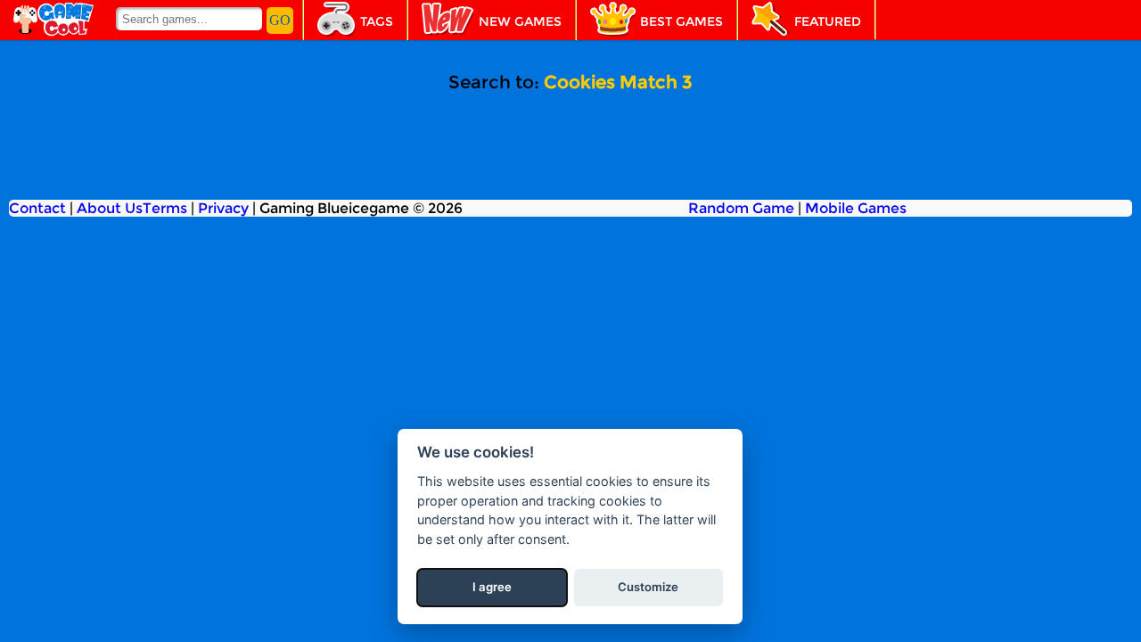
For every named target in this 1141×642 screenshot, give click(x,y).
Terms (165, 208)
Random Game (741, 208)
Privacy (223, 208)
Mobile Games (856, 208)
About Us (110, 208)
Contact (37, 208)
